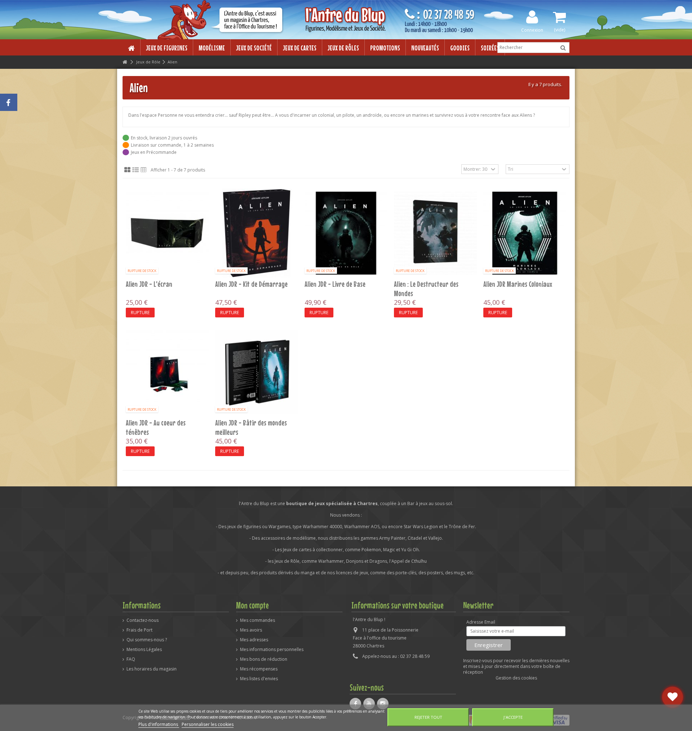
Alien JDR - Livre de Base (335, 284)
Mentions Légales (144, 649)
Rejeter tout (428, 717)
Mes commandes (257, 620)
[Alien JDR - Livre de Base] (346, 233)
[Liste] (135, 170)
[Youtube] (369, 703)
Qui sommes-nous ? (147, 640)
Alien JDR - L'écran (149, 284)
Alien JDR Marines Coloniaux (517, 284)
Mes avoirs (251, 630)
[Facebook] (355, 703)
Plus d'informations (158, 724)
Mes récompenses (259, 669)
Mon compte (252, 605)
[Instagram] (383, 703)
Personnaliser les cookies (208, 724)
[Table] (144, 170)
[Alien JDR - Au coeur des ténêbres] (167, 371)
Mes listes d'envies (259, 679)
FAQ (131, 659)
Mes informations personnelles (271, 649)
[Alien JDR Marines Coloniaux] (524, 233)
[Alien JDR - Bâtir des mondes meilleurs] (256, 371)
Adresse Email (480, 622)
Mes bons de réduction (263, 659)
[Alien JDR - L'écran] (167, 233)
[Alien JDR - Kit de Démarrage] (256, 233)
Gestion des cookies (516, 678)
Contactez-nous (143, 620)
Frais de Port (139, 630)
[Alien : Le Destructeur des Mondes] (435, 233)
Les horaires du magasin (152, 669)
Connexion (532, 29)
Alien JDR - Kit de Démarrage (251, 284)
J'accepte (513, 717)
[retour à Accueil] (125, 62)
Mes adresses (254, 640)
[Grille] (127, 170)
